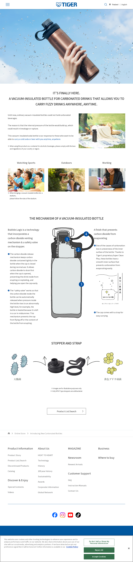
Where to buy (106, 457)
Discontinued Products (18, 465)
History (41, 465)
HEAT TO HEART (45, 455)
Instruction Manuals (77, 485)
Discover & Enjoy (18, 480)
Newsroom (74, 457)
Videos (11, 492)
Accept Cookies (99, 556)
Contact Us (73, 490)
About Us (43, 448)
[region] (66, 548)
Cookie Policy (72, 547)
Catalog (11, 471)
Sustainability (44, 476)
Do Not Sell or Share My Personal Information (99, 542)
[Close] (129, 548)
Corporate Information (48, 487)
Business (103, 448)
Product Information (20, 448)
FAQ (70, 480)
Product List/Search (66, 411)
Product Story (14, 455)
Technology (43, 460)
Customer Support (79, 473)
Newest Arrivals (75, 464)
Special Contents (16, 486)
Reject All (99, 550)
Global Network (45, 492)
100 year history (45, 471)
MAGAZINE (74, 448)
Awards (41, 481)
